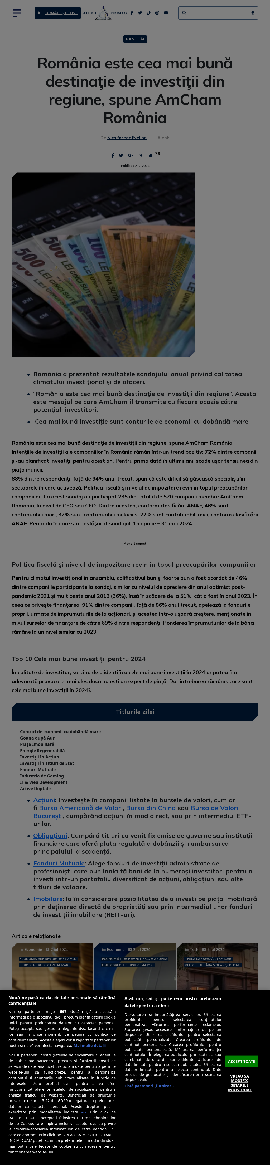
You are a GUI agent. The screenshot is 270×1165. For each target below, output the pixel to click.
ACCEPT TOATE (241, 1061)
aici (83, 1112)
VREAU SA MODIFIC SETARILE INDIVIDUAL (240, 1083)
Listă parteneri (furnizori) (149, 1085)
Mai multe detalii (90, 1045)
